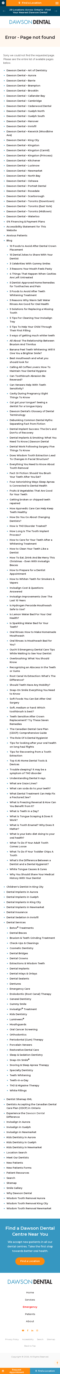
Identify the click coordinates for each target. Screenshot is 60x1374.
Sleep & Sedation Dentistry (26, 1054)
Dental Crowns (19, 958)
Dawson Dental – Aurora (21, 75)
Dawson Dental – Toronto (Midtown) (29, 211)
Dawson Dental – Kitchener (23, 160)
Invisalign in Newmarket (21, 1132)
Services (30, 1299)
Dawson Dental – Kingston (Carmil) (28, 150)
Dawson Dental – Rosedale (23, 191)
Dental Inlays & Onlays (23, 973)
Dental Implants (19, 968)
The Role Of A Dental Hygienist (29, 737)
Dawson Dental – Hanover (22, 121)
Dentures (15, 983)
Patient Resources (17, 1172)
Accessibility (28, 1339)
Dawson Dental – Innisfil (21, 126)
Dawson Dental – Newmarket (24, 170)
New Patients (14, 1162)
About (30, 1321)
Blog (9, 240)
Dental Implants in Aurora (22, 891)
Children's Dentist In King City (24, 886)
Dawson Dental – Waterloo (23, 216)
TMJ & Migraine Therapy (24, 1085)
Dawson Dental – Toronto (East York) (29, 206)
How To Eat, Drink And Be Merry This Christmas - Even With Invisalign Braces (32, 561)
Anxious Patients (16, 235)
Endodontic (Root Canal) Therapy (30, 994)
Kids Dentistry (18, 1014)
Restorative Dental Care (24, 1049)
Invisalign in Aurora (18, 1121)
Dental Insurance (17, 912)
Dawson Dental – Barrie (20, 80)
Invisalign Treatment (23, 1009)
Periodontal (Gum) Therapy (26, 1039)
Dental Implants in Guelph (22, 896)
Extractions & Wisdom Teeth (27, 963)
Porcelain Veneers (21, 1044)
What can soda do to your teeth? (30, 788)
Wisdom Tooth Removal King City (27, 1203)
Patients (30, 1314)
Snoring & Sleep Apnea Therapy (29, 1065)
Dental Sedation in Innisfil (22, 917)
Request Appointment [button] (17, 1370)
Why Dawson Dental (19, 1193)
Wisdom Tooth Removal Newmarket (28, 1208)
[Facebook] (28, 1331)
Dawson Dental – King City (22, 140)
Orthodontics (18, 1034)
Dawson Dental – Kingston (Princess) (29, 155)
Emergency (30, 1306)
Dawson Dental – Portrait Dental (26, 185)
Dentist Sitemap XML (19, 1099)
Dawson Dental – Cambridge (24, 100)
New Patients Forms (19, 1167)
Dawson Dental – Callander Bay (25, 95)
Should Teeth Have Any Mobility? (30, 684)
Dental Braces (18, 932)
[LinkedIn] (32, 1331)
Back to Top (30, 1346)
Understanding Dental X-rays (28, 778)
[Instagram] (37, 1331)
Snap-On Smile (20, 1060)
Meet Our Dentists (17, 1157)
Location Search (16, 1152)
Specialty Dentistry (21, 1070)
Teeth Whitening (20, 1075)
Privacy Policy (12, 1339)
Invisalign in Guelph (18, 1127)
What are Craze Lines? (23, 783)
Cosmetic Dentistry (21, 948)
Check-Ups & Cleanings (24, 943)
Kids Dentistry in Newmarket (24, 1147)
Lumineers (17, 1019)
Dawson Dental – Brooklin (22, 90)
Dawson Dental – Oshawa (22, 180)
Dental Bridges (19, 953)
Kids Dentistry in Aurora (21, 1137)
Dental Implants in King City (23, 902)
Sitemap (11, 1183)
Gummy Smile (18, 1004)
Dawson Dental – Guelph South (25, 116)
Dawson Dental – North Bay (23, 175)
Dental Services (16, 922)
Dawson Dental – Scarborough (25, 196)
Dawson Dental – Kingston (22, 145)
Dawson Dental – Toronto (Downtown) (30, 201)
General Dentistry (20, 999)
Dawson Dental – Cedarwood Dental (28, 106)
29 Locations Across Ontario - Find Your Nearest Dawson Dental (30, 11)
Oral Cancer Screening (24, 1029)
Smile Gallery (14, 1188)
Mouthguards (18, 1024)
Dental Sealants (19, 978)
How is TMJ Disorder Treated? (28, 526)
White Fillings (18, 1090)
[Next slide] (56, 11)
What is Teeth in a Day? (24, 811)
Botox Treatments (22, 927)
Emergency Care (20, 988)
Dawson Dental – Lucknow (23, 165)
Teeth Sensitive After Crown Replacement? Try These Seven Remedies (29, 720)
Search (10, 1177)
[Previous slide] (4, 11)
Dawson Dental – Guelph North (25, 111)
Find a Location (30, 1261)
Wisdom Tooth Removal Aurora (25, 1198)
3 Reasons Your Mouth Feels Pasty (31, 268)
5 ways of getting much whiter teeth (32, 335)
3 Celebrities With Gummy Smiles (30, 263)
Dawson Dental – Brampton (23, 85)
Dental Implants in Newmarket (25, 907)
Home (30, 1292)
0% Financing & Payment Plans (25, 221)
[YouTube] (23, 1331)
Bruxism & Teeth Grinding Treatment (32, 937)
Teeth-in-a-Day (19, 1080)
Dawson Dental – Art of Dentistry (26, 70)
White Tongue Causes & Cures (28, 869)
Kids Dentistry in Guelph (21, 1142)
